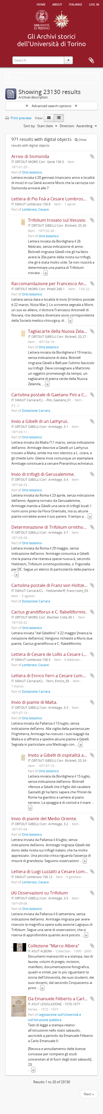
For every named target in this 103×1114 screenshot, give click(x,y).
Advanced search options (51, 105)
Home (41, 4)
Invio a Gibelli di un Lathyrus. (39, 421)
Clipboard (91, 60)
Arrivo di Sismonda (30, 156)
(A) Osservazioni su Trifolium (39, 893)
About (57, 4)
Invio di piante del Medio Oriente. (44, 818)
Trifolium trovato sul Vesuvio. (57, 220)
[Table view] (59, 118)
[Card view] (49, 118)
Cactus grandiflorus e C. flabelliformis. (49, 612)
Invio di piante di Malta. (34, 702)
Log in (94, 4)
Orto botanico (32, 172)
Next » (89, 1094)
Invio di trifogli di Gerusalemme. (43, 474)
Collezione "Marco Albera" (53, 946)
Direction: (67, 125)
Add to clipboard (92, 156)
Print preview (20, 118)
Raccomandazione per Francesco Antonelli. (54, 283)
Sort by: (30, 125)
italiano (75, 4)
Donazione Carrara (36, 410)
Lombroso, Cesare (35, 209)
